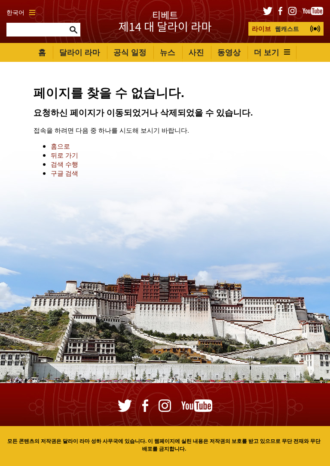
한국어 (15, 12)
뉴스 (167, 52)
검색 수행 (64, 163)
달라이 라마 (79, 52)
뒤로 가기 (64, 154)
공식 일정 (130, 52)
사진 (196, 52)
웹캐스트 (275, 28)
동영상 (229, 52)
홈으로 (60, 145)
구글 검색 (64, 172)
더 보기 (266, 52)
